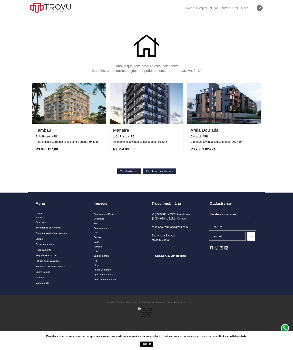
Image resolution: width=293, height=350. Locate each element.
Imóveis (39, 217)
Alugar (213, 8)
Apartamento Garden (105, 214)
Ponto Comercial (102, 269)
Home (190, 8)
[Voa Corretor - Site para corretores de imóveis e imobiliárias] (146, 317)
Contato (225, 8)
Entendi (146, 344)
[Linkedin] (226, 248)
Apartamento (101, 228)
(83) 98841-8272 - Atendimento (173, 214)
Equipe (39, 238)
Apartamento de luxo (105, 274)
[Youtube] (221, 248)
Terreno (98, 246)
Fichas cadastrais (44, 244)
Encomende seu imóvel (48, 227)
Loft (96, 232)
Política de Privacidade (232, 336)
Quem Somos (42, 272)
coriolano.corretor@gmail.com (170, 227)
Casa (96, 242)
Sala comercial (101, 255)
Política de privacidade (47, 260)
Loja (96, 260)
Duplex (97, 237)
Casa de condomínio (105, 279)
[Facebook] (211, 248)
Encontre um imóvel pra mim (159, 171)
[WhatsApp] (285, 328)
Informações (240, 8)
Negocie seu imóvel (45, 255)
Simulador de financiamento (50, 266)
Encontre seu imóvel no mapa (51, 233)
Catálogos (40, 222)
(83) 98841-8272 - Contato (171, 218)
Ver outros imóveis (128, 171)
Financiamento (43, 249)
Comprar (201, 8)
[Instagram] (216, 248)
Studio (97, 265)
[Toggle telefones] (260, 8)
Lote (96, 251)
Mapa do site (42, 283)
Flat (96, 223)
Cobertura (99, 218)
